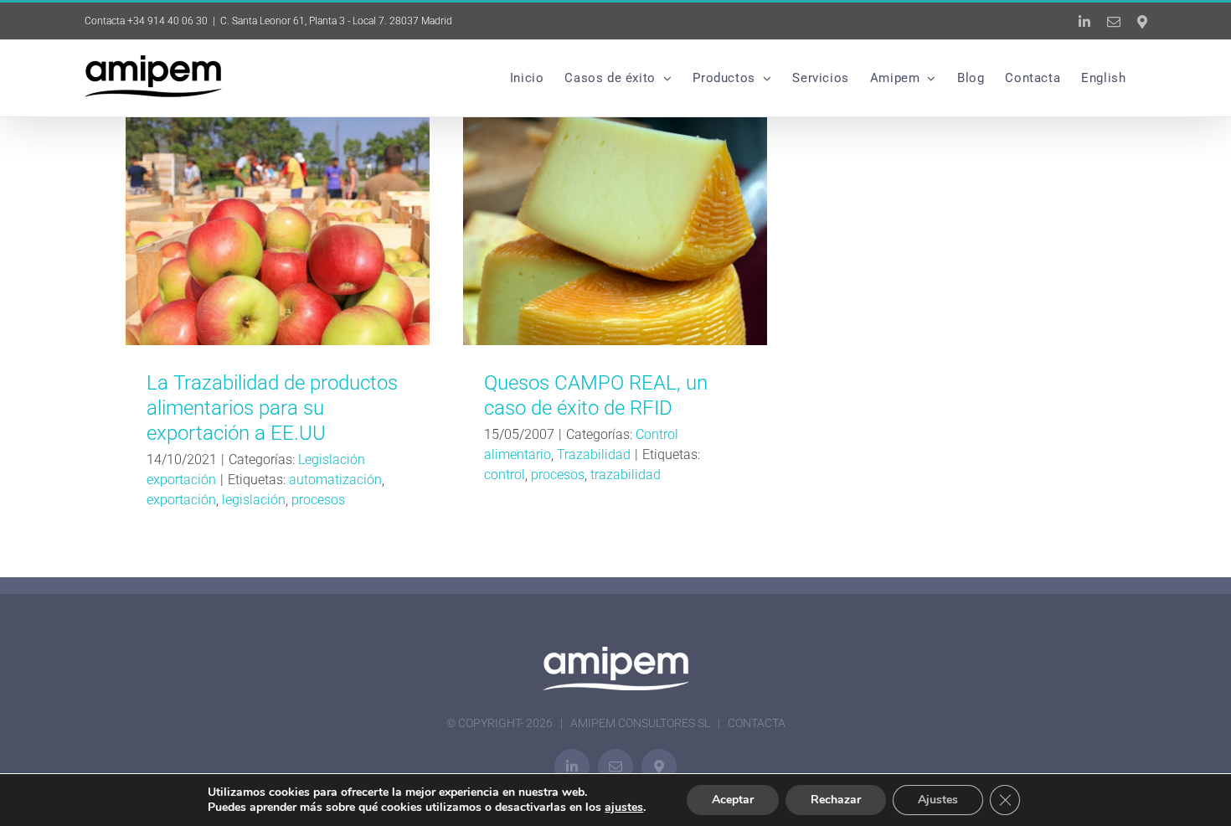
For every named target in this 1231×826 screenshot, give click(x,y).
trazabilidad (625, 475)
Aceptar (733, 800)
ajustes (624, 807)
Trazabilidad (594, 454)
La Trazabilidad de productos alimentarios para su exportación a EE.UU (277, 231)
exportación (181, 500)
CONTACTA (756, 723)
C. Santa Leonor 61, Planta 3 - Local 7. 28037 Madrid (336, 21)
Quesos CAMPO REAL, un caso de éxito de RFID (615, 231)
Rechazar (836, 800)
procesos (318, 500)
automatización (335, 480)
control (504, 475)
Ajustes (938, 800)
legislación (254, 500)
